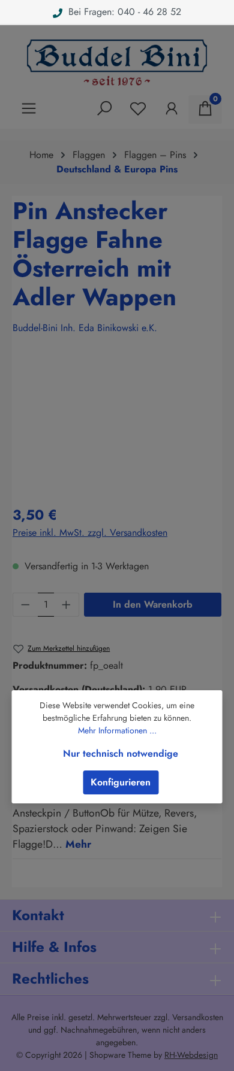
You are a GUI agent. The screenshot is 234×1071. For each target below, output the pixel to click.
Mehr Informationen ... (117, 730)
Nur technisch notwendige (120, 753)
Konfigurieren (121, 782)
